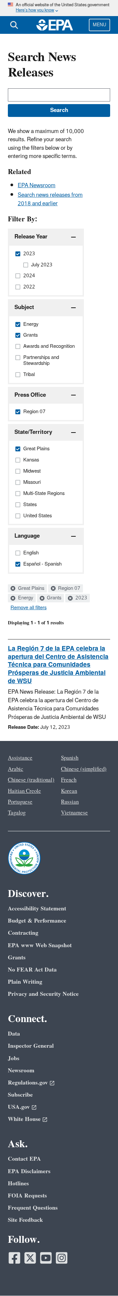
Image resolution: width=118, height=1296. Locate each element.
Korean (69, 791)
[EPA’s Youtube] (45, 1257)
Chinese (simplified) (84, 769)
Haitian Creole (24, 791)
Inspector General (31, 1045)
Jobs (13, 1058)
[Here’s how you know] (59, 8)
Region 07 (68, 588)
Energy (25, 598)
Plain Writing (25, 981)
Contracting (23, 932)
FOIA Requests (27, 1195)
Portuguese (20, 802)
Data (14, 1033)
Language (27, 536)
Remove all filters (28, 608)
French (68, 780)
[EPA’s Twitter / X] (30, 1257)
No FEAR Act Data (32, 969)
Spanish (69, 758)
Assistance (20, 758)
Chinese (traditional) (31, 780)
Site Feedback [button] (25, 1220)
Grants (53, 598)
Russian (70, 802)
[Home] (54, 25)
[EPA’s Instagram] (61, 1257)
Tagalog (17, 813)
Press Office (30, 395)
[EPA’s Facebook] (14, 1257)
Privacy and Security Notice (43, 994)
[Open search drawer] (14, 25)
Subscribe (20, 1094)
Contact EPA (24, 1158)
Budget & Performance (37, 920)
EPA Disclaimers (29, 1171)
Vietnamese (74, 813)
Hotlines (18, 1183)
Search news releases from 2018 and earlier (50, 199)
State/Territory (33, 432)
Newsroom (21, 1070)
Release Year (31, 237)
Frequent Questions (33, 1207)
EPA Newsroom (36, 185)
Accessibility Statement (37, 908)
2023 (80, 598)
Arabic (15, 769)
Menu (99, 25)
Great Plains (30, 588)
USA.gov (19, 1107)
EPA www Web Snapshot (40, 945)
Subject (24, 307)
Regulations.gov (28, 1082)
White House (24, 1119)
